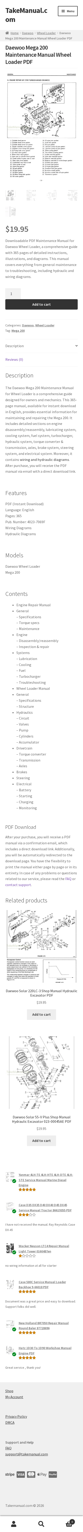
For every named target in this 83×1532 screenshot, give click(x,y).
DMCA (10, 1422)
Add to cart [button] (41, 1014)
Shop (9, 1391)
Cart (64, 1520)
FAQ (68, 878)
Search (41, 1524)
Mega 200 (18, 330)
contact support (18, 884)
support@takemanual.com (26, 1454)
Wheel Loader (46, 33)
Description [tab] (14, 345)
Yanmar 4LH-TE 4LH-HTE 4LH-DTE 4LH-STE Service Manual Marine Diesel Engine (46, 1180)
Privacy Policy (16, 1416)
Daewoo (27, 33)
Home (15, 33)
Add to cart (41, 304)
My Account (14, 1397)
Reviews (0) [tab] (14, 359)
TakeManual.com (26, 15)
